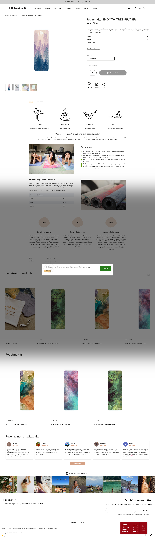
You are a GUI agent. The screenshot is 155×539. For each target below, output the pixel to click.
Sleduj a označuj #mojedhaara (79, 474)
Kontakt (81, 523)
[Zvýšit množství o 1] (96, 73)
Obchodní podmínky (31, 529)
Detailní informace (93, 49)
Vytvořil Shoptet (7, 536)
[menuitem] (38, 8)
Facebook (145, 535)
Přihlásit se (146, 510)
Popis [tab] (31, 102)
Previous (146, 275)
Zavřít (144, 91)
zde (89, 267)
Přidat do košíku (114, 73)
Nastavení (47, 271)
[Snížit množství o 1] (88, 73)
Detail (32, 341)
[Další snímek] (76, 50)
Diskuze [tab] (40, 102)
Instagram (151, 535)
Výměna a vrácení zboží (18, 529)
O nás (73, 523)
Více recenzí (77, 463)
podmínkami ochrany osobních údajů (142, 514)
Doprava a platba (6, 529)
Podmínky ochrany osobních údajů (47, 529)
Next (149, 275)
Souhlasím (105, 268)
